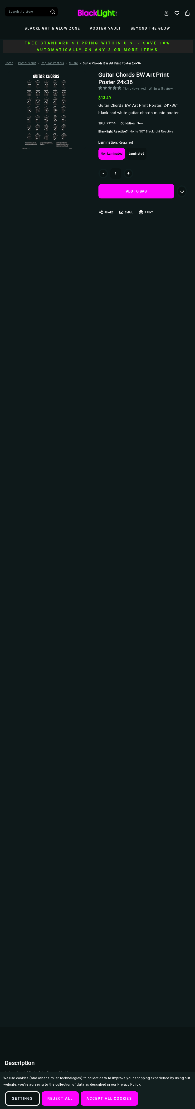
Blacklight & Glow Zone (52, 28)
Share (108, 212)
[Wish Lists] (177, 13)
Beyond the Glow (150, 28)
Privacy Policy (128, 1084)
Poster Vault (105, 28)
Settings (22, 1098)
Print (149, 212)
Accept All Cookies (109, 1098)
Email (129, 212)
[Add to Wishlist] (182, 191)
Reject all (60, 1098)
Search (52, 12)
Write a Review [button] (161, 89)
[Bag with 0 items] (187, 13)
